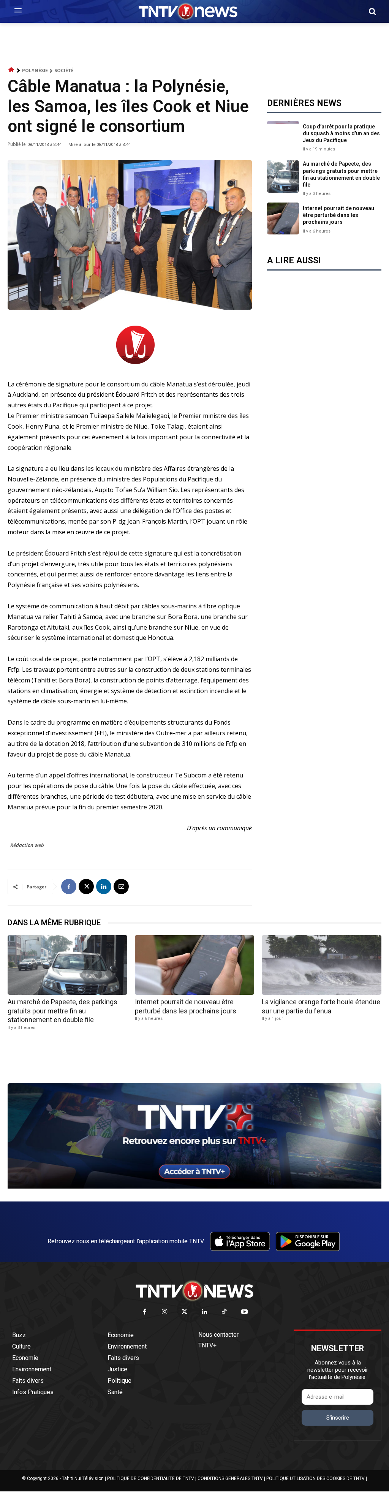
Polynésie (35, 70)
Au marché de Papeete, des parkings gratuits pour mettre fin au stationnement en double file (62, 1011)
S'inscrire (337, 1417)
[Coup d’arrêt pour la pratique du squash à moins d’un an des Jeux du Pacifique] (283, 137)
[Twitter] (185, 1312)
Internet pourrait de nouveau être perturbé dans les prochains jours (338, 215)
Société (64, 70)
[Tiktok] (225, 1312)
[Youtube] (244, 1312)
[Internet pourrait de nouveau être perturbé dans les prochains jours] (283, 218)
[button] (372, 11)
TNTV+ (207, 1345)
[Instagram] (165, 1312)
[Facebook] (68, 886)
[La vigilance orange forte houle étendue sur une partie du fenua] (321, 965)
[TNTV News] (194, 1290)
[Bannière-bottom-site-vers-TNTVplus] (194, 1186)
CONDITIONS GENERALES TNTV (230, 1478)
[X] (86, 886)
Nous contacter (218, 1334)
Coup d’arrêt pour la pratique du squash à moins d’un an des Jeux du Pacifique (341, 133)
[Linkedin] (103, 886)
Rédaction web (27, 845)
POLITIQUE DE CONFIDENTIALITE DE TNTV (150, 1478)
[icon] (11, 70)
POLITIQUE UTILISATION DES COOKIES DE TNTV (315, 1478)
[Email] (121, 886)
